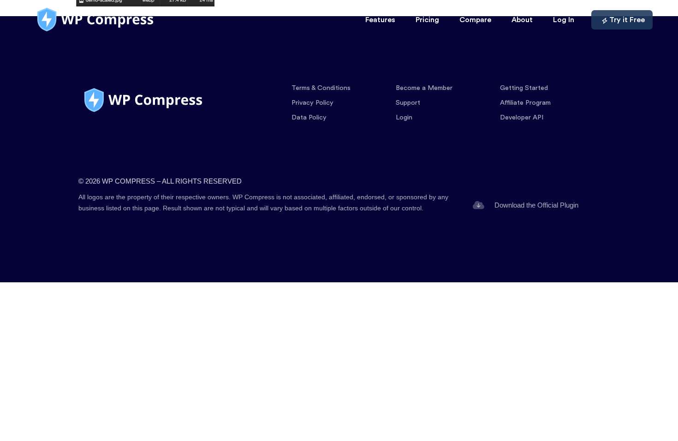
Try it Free (627, 20)
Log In (563, 20)
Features (380, 20)
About (522, 20)
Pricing (427, 20)
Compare (475, 20)
